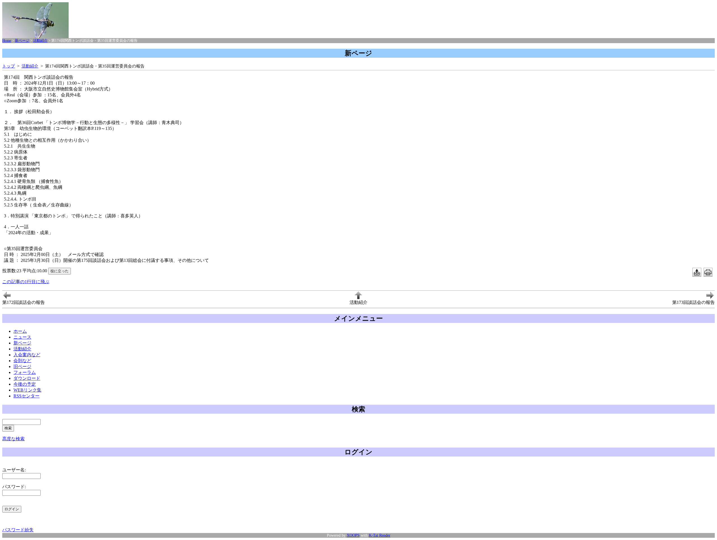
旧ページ (22, 366)
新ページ (22, 40)
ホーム (20, 331)
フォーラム (24, 372)
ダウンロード (26, 378)
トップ (8, 66)
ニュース (22, 337)
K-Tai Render (379, 535)
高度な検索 (13, 438)
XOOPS (353, 535)
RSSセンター (26, 396)
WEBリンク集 (27, 390)
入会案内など (26, 354)
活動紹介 (40, 40)
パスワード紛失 (18, 529)
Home (6, 40)
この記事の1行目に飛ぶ (25, 281)
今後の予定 (24, 384)
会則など (22, 360)
